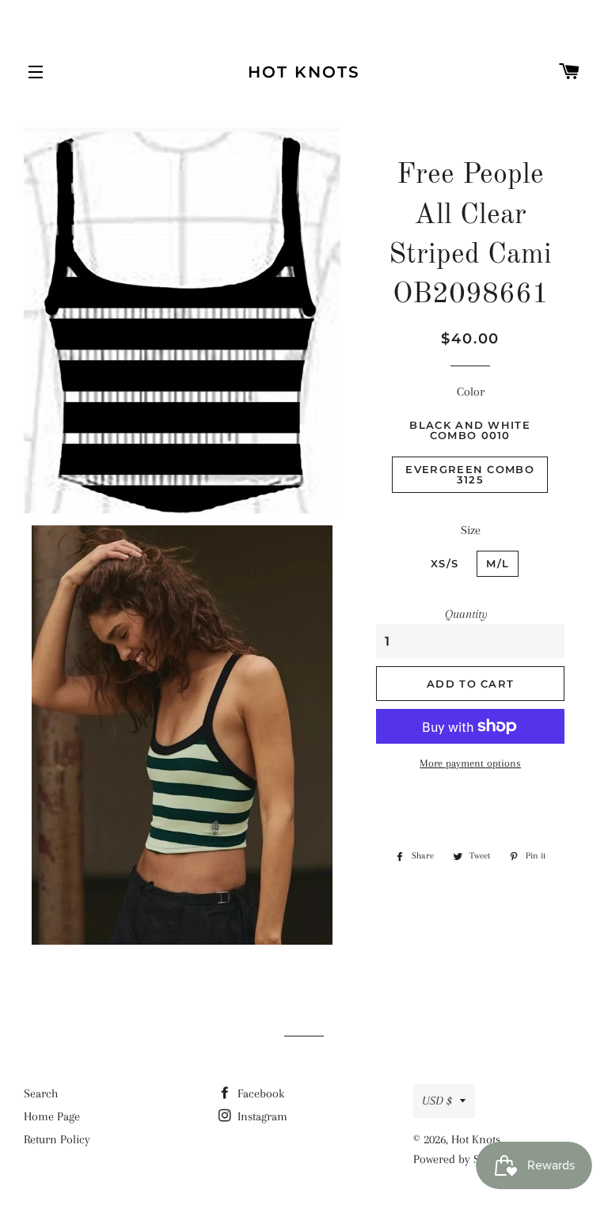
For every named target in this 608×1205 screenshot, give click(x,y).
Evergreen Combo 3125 (469, 474)
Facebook (259, 1093)
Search (41, 1093)
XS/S (444, 563)
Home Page (52, 1116)
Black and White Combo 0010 (469, 430)
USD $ (437, 1100)
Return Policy (57, 1139)
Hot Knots (304, 72)
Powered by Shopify (462, 1159)
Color (470, 392)
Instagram (260, 1116)
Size (471, 530)
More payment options (470, 763)
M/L (497, 563)
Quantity (466, 614)
